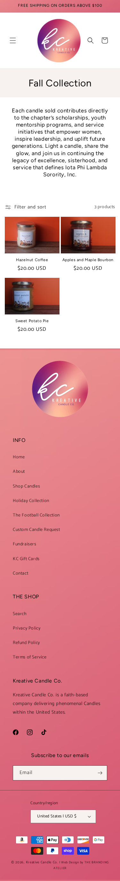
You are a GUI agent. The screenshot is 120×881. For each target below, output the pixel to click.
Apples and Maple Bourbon (88, 260)
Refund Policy (26, 643)
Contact (20, 573)
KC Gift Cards (26, 559)
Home (19, 457)
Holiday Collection (31, 501)
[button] (13, 40)
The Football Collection (36, 515)
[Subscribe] (100, 772)
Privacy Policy (26, 628)
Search (20, 614)
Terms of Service (30, 657)
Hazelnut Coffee (32, 260)
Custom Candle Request (36, 529)
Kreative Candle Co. (42, 862)
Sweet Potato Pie (32, 321)
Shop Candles (26, 486)
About (19, 471)
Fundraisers (24, 544)
